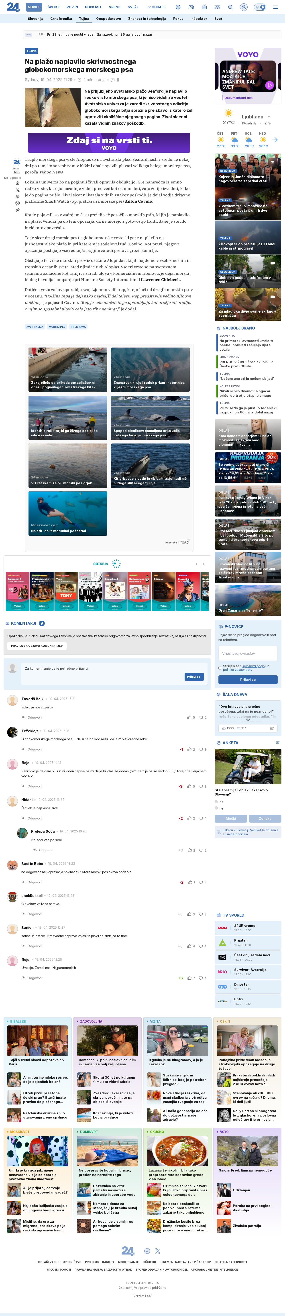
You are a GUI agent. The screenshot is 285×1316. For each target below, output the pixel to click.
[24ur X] (158, 1251)
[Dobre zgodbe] (178, 7)
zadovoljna (91, 1021)
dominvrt (89, 1132)
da (221, 802)
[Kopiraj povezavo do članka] (17, 210)
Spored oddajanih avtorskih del (162, 1269)
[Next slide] (203, 564)
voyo (224, 1132)
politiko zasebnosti (237, 669)
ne (221, 808)
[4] (66, 591)
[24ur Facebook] (147, 1251)
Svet (218, 18)
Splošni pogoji (59, 1269)
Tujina (84, 18)
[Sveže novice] (28, 35)
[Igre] (191, 7)
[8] (163, 591)
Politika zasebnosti (230, 1262)
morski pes (57, 326)
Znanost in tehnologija (147, 18)
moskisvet (20, 1132)
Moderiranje (128, 1262)
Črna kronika (61, 18)
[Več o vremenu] (275, 140)
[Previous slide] (196, 564)
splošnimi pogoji (254, 666)
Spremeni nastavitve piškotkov (185, 1262)
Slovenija (35, 18)
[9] (188, 591)
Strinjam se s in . (246, 668)
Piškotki (149, 1262)
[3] (41, 591)
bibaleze (18, 1021)
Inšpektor (199, 18)
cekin (225, 1021)
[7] (139, 591)
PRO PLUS (92, 1262)
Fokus (178, 18)
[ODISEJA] (107, 563)
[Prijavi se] (244, 7)
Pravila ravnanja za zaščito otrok (103, 1269)
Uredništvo (72, 1262)
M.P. (17, 172)
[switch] (260, 7)
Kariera (108, 1262)
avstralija (34, 326)
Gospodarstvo (108, 18)
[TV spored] (204, 7)
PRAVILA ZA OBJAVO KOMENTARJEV (37, 645)
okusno (157, 1132)
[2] (17, 591)
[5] (90, 591)
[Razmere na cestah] (217, 7)
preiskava (78, 326)
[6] (115, 591)
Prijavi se (193, 676)
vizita (155, 1021)
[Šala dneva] (271, 728)
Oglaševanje (48, 1262)
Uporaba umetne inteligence (214, 1269)
